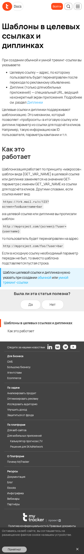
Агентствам (14, 372)
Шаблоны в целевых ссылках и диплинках (38, 323)
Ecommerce (14, 378)
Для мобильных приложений (24, 435)
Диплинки (35, 102)
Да (30, 304)
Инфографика (15, 493)
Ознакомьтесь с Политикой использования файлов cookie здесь (38, 541)
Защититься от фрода (20, 415)
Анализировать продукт (21, 393)
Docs (17, 6)
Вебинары (13, 499)
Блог (10, 482)
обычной (44, 277)
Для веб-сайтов (16, 430)
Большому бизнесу (18, 367)
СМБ (10, 361)
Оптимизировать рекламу (22, 398)
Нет (53, 304)
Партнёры (13, 504)
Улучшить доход (17, 409)
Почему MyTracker (18, 461)
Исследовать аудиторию (22, 404)
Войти (57, 6)
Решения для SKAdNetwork (26, 446)
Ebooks (11, 488)
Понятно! (14, 549)
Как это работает (21, 331)
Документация (16, 477)
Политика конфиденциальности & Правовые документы (42, 526)
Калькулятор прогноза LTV (26, 441)
